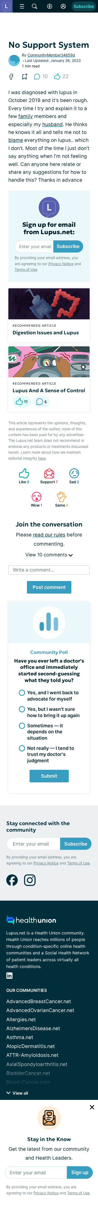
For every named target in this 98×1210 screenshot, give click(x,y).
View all (19, 1093)
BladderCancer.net (28, 1073)
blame (15, 140)
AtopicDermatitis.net (30, 1046)
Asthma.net (19, 1037)
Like (21, 476)
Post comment (49, 587)
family (25, 116)
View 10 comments (46, 554)
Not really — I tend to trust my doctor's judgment (50, 754)
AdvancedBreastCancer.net (38, 1001)
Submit (49, 776)
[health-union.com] (31, 921)
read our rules (49, 535)
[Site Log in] (63, 6)
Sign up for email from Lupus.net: (49, 228)
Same (59, 499)
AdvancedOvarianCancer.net (40, 1010)
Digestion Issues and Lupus (46, 332)
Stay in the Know (49, 1139)
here (42, 458)
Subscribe (84, 6)
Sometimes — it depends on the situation (45, 732)
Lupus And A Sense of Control (49, 390)
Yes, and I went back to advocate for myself (53, 695)
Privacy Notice (46, 1193)
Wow (34, 499)
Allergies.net (21, 1020)
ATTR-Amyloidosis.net (32, 1055)
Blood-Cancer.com (28, 1082)
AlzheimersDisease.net (33, 1028)
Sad (71, 476)
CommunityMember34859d (51, 55)
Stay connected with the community (38, 826)
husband (52, 124)
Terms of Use (78, 1193)
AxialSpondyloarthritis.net (36, 1064)
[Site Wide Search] (34, 6)
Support (48, 476)
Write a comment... (34, 570)
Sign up (79, 1172)
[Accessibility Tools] (49, 6)
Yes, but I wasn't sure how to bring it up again (53, 712)
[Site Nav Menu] (22, 6)
